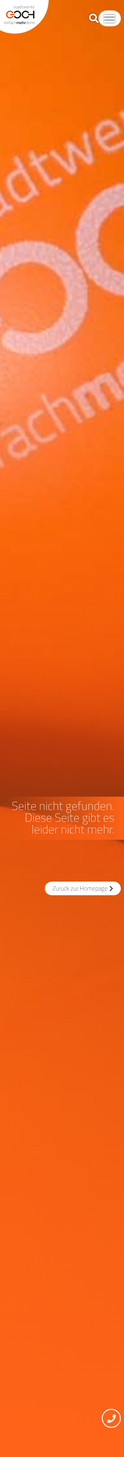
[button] (110, 18)
